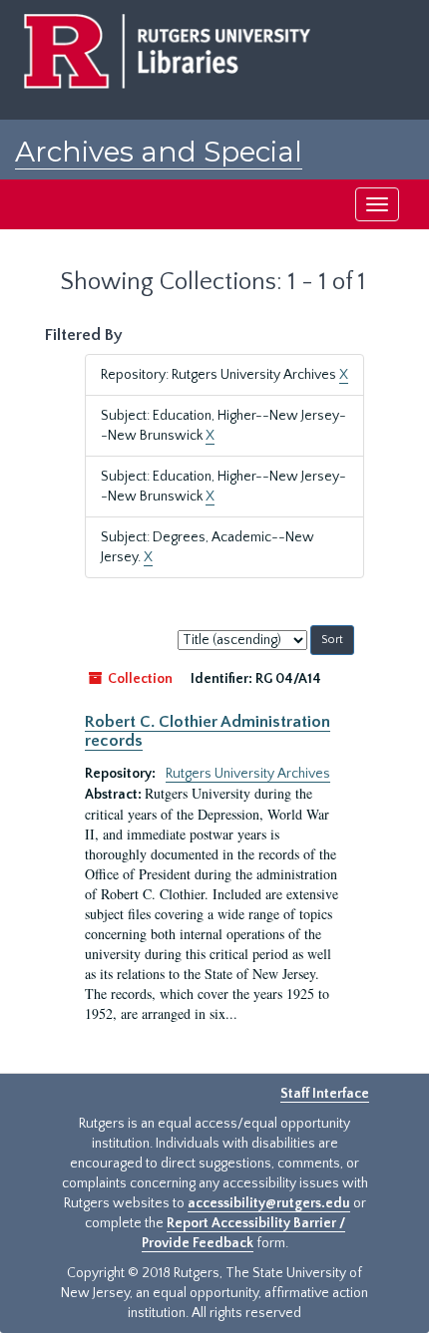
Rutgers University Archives (248, 774)
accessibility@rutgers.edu (269, 1203)
